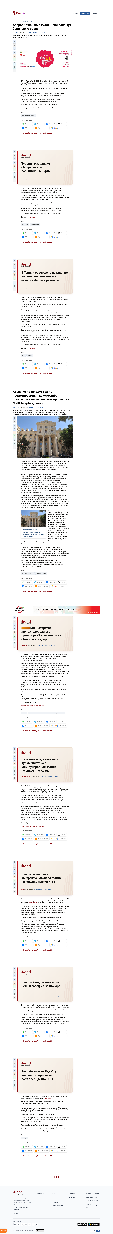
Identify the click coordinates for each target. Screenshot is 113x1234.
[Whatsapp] (14, 1224)
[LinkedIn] (33, 1224)
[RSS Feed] (36, 1224)
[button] (14, 41)
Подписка (72, 1193)
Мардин (30, 355)
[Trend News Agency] (18, 1192)
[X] (22, 1224)
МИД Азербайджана (28, 573)
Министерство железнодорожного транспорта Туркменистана (46, 713)
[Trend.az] (19, 13)
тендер (24, 713)
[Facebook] (18, 1224)
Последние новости (41, 1193)
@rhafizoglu (31, 217)
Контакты (55, 1198)
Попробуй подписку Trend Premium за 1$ (37, 133)
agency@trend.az (17, 1213)
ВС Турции (25, 224)
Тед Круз (24, 1138)
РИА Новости (32, 903)
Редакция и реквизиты (58, 1196)
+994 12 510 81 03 (17, 1211)
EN (91, 1230)
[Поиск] (63, 13)
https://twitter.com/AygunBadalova (32, 706)
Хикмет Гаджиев (41, 573)
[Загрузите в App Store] (82, 1224)
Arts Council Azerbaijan (28, 115)
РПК (23, 355)
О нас (53, 1193)
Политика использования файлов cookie (92, 1206)
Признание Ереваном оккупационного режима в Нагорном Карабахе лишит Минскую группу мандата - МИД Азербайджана (33, 532)
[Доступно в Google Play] (94, 1224)
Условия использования (92, 1193)
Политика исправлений (58, 1205)
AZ (95, 1230)
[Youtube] (25, 1224)
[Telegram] (29, 1224)
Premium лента (40, 1196)
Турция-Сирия (35, 224)
